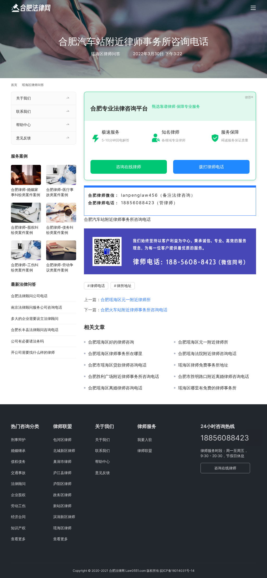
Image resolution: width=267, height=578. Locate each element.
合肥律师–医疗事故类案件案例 (60, 192)
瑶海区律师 (62, 528)
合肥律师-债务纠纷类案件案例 (59, 230)
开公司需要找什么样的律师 (33, 352)
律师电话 (97, 285)
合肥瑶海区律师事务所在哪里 (115, 353)
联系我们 (23, 111)
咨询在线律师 (225, 468)
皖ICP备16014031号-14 (177, 571)
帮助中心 (23, 124)
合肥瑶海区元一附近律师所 (126, 299)
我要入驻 (144, 439)
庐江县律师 (62, 472)
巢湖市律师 (62, 461)
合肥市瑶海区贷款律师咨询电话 (117, 365)
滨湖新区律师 (64, 516)
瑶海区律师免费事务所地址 (203, 365)
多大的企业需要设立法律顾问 (34, 318)
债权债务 (18, 461)
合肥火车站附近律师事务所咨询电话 (134, 309)
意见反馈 (23, 138)
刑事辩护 (18, 439)
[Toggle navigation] (253, 8)
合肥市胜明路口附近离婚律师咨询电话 (213, 376)
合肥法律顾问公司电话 (29, 296)
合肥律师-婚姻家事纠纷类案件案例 (25, 192)
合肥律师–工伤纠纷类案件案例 (24, 267)
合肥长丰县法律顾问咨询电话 (34, 329)
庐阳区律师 (62, 483)
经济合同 (18, 516)
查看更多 (18, 539)
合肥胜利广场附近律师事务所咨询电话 (123, 376)
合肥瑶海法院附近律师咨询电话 (207, 353)
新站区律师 (62, 506)
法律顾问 (18, 483)
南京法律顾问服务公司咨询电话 (36, 307)
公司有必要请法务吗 (27, 341)
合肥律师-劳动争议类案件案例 (59, 267)
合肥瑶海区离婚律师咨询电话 (115, 388)
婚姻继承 (18, 450)
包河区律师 (62, 439)
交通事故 (18, 472)
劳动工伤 (18, 506)
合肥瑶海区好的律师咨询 (111, 342)
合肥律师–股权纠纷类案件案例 (24, 230)
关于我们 (23, 98)
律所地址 (124, 285)
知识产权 (18, 528)
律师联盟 (144, 450)
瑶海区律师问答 (105, 53)
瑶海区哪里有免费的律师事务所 (207, 388)
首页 (14, 85)
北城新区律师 (64, 450)
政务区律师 (62, 495)
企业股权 (18, 495)
